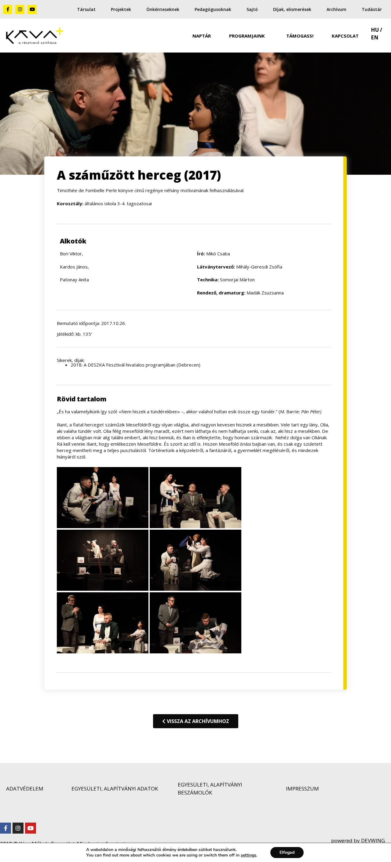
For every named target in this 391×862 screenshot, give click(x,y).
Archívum (336, 9)
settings (248, 855)
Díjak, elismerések (292, 9)
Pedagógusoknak (213, 9)
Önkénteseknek (162, 9)
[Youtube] (32, 9)
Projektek (121, 9)
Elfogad (287, 852)
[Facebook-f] (7, 9)
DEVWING (372, 840)
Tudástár (372, 9)
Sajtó (252, 9)
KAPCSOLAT (345, 36)
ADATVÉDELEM (24, 788)
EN (374, 37)
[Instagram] (19, 9)
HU (375, 29)
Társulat (86, 9)
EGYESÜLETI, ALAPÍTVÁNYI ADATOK (114, 788)
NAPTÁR (201, 36)
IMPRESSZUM (302, 788)
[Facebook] (5, 828)
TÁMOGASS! (299, 36)
